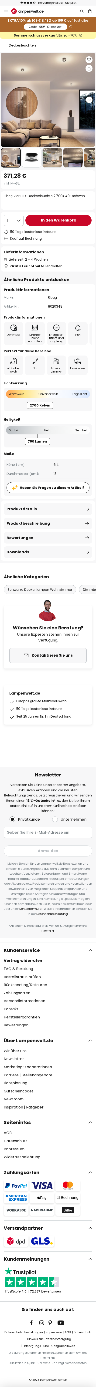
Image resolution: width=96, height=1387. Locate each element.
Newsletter (14, 1058)
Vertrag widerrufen (23, 960)
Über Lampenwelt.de (28, 1040)
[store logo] (30, 11)
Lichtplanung (15, 1083)
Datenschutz (15, 1141)
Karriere (11, 1075)
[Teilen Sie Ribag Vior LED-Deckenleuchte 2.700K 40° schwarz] (89, 68)
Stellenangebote (37, 1075)
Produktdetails (22, 509)
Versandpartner (23, 1228)
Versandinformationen (24, 1001)
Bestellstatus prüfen (22, 977)
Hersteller (47, 931)
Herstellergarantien (22, 1017)
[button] (11, 158)
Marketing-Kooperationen (28, 1067)
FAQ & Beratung (18, 968)
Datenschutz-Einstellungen (23, 1332)
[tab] (48, 988)
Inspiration (13, 1107)
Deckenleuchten (22, 45)
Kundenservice (22, 950)
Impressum (14, 1149)
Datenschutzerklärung (52, 914)
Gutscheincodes (19, 1091)
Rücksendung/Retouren (25, 984)
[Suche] (82, 11)
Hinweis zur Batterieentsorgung (49, 1339)
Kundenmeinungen (26, 1259)
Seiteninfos (17, 1122)
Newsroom (14, 1099)
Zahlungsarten (17, 993)
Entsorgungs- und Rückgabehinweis (49, 1346)
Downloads (18, 552)
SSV (45, 27)
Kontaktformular (30, 909)
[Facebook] (34, 1323)
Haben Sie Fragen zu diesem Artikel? (52, 487)
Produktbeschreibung (28, 523)
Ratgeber (35, 1107)
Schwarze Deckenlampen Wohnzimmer (40, 589)
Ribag (52, 297)
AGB (8, 1132)
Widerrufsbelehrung (22, 1157)
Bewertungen (20, 538)
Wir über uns (15, 1051)
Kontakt (11, 1009)
